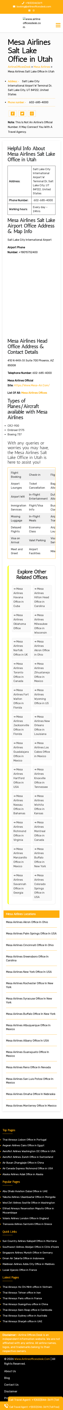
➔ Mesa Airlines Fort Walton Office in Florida (21, 699)
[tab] (58, 25)
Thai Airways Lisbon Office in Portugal (24, 1139)
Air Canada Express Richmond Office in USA (28, 1168)
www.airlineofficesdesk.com (32, 1359)
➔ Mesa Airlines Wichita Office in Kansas (39, 804)
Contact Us (11, 1384)
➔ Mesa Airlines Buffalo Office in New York (40, 857)
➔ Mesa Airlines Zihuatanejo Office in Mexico (42, 672)
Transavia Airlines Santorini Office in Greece (27, 1224)
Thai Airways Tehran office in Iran (22, 1292)
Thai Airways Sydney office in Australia (25, 1315)
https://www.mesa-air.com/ (32, 385)
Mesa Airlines (42, 66)
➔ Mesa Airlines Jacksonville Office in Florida (21, 725)
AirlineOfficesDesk (19, 66)
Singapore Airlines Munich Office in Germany (28, 1252)
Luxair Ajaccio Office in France (20, 1269)
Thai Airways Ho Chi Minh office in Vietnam (27, 1286)
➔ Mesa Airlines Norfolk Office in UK (20, 648)
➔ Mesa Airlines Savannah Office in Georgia (19, 884)
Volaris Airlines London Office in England (26, 1218)
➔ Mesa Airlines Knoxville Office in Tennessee (41, 778)
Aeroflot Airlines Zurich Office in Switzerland (28, 1157)
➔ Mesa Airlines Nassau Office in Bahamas (19, 804)
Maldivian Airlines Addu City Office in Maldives (29, 1264)
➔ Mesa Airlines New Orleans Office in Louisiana (42, 725)
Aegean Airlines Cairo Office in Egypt (23, 1145)
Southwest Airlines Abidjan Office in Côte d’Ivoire (31, 1246)
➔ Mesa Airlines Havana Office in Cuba (18, 597)
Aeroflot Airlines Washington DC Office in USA (29, 1151)
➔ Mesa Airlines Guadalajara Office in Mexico (21, 751)
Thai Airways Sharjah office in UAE (22, 1321)
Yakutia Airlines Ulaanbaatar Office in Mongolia (29, 1197)
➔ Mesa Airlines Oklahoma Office (19, 622)
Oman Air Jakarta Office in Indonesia (23, 1258)
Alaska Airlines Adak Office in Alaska (23, 1174)
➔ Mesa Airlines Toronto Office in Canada (18, 672)
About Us (10, 1371)
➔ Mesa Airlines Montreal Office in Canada (39, 831)
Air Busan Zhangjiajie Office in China (23, 1162)
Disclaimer (10, 1391)
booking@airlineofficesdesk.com (33, 6)
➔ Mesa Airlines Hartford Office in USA (19, 778)
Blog (7, 1378)
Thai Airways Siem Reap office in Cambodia (27, 1309)
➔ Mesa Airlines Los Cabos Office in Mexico (42, 749)
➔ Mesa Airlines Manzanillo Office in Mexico (20, 857)
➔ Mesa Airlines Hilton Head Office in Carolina (41, 597)
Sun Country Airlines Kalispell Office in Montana (30, 1241)
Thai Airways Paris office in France (22, 1298)
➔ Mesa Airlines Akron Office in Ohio (42, 648)
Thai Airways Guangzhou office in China (25, 1304)
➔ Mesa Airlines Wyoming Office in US (41, 697)
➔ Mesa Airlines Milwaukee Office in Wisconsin (40, 624)
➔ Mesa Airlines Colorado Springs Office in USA (40, 886)
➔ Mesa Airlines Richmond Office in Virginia (19, 831)
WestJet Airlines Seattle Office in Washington (29, 1202)
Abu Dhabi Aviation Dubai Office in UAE (25, 1191)
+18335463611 (33, 3)
